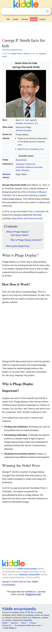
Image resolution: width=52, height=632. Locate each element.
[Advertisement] (26, 29)
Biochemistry (21, 159)
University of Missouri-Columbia (29, 167)
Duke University (22, 170)
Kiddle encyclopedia (27, 568)
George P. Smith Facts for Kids (16, 581)
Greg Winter (17, 218)
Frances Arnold (35, 218)
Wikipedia (36, 617)
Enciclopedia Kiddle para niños (28, 625)
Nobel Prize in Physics (20, 53)
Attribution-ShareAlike (29, 574)
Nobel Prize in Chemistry (28, 149)
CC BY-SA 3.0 (30, 612)
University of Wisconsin (25, 163)
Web (8, 19)
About (23, 622)
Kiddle (4, 622)
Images (15, 19)
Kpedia (33, 19)
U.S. (36, 123)
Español (42, 19)
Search (47, 11)
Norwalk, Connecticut (25, 123)
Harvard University (23, 130)
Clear (42, 11)
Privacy (33, 622)
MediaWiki (27, 620)
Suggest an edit (33, 594)
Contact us (6, 625)
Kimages (24, 19)
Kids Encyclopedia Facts (12, 49)
